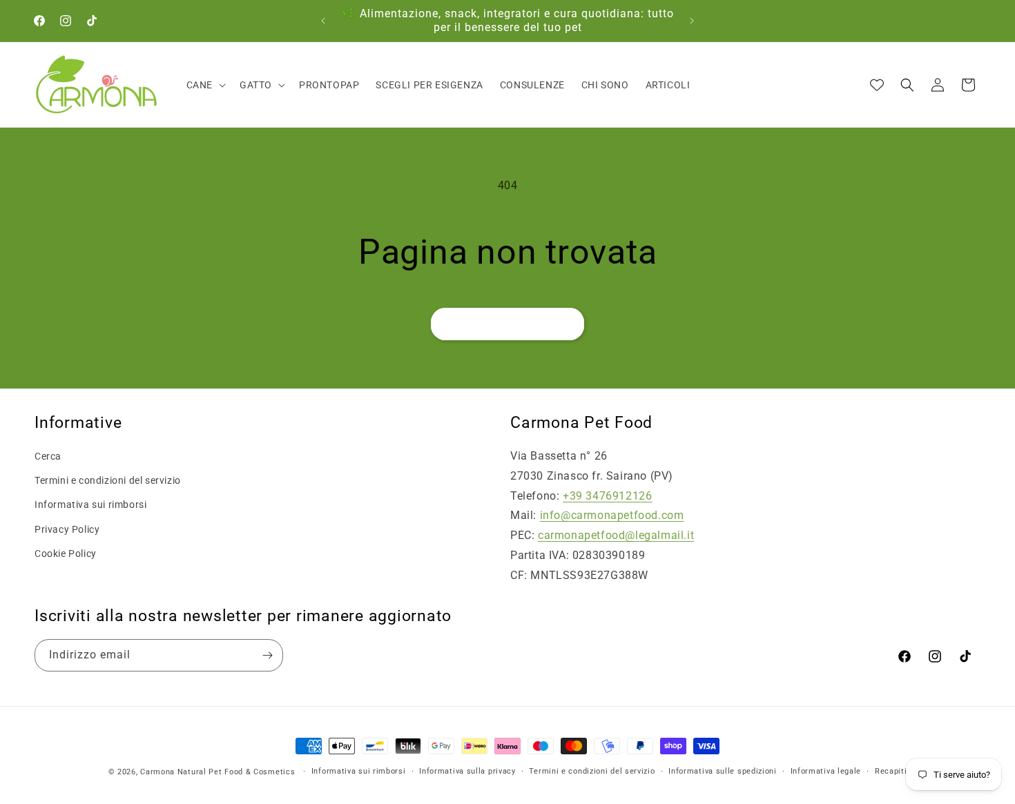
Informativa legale (826, 771)
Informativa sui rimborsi (90, 504)
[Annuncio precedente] (323, 21)
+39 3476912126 (607, 495)
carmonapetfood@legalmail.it (616, 535)
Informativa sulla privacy (467, 771)
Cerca (48, 456)
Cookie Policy (66, 553)
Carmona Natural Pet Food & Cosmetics (219, 771)
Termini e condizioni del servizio (108, 480)
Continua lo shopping (507, 324)
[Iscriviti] (267, 655)
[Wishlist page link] (877, 85)
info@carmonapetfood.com (612, 515)
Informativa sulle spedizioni (722, 771)
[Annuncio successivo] (692, 21)
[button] (204, 84)
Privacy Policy (67, 529)
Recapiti (891, 771)
